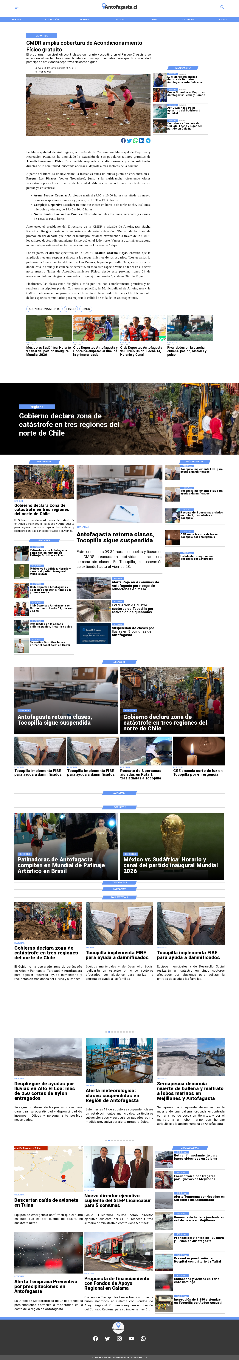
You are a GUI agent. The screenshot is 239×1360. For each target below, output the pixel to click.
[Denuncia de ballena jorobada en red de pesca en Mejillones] (164, 1221)
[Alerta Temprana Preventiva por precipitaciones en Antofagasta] (48, 1273)
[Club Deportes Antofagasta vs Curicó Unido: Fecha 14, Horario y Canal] (21, 608)
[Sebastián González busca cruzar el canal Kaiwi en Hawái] (21, 645)
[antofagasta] (119, 11)
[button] (44, 309)
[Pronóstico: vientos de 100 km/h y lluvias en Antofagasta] (164, 1241)
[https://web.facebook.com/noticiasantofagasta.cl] (95, 1340)
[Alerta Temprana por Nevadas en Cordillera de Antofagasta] (164, 1200)
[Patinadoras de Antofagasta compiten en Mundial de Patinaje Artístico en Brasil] (21, 553)
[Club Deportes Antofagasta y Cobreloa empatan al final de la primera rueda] (21, 590)
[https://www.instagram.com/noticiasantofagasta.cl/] (119, 1340)
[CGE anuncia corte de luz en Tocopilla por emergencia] (172, 537)
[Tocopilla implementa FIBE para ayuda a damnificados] (172, 472)
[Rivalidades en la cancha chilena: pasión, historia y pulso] (21, 627)
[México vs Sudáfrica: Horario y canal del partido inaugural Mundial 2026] (21, 572)
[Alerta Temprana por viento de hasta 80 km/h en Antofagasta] (191, 1075)
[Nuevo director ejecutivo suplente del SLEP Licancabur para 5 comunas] (118, 1187)
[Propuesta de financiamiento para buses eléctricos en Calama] (118, 1270)
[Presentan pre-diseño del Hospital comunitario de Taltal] (164, 1262)
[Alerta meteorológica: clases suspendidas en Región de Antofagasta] (48, 1082)
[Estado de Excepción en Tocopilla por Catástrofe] (172, 559)
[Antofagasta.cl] (16, 8)
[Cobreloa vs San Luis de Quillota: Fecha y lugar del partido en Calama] (160, 126)
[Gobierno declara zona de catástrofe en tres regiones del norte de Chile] (44, 498)
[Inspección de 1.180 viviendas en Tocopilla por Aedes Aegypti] (164, 1303)
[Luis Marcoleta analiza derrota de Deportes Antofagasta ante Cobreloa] (160, 79)
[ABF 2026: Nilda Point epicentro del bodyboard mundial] (160, 111)
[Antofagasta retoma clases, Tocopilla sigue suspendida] (120, 523)
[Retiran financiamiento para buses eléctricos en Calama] (164, 1159)
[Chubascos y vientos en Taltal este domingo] (164, 1282)
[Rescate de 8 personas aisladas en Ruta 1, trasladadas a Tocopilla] (172, 515)
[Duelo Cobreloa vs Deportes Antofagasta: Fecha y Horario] (160, 95)
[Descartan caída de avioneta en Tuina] (48, 1191)
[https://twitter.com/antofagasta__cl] (107, 1340)
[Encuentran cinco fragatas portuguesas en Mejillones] (164, 1180)
